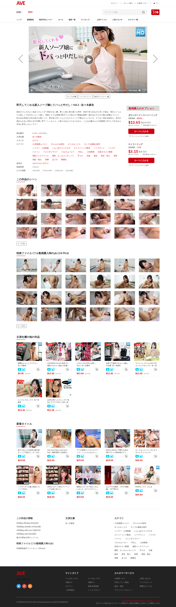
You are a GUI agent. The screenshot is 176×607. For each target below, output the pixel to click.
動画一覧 (72, 20)
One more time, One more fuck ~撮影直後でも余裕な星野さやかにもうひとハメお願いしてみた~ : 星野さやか (58, 451)
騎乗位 (64, 159)
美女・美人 (105, 156)
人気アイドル (102, 20)
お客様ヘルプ (142, 3)
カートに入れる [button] (141, 131)
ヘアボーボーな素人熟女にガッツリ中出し (29, 488)
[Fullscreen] (144, 90)
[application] (88, 59)
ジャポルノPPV (94, 578)
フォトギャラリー (50, 152)
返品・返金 (118, 586)
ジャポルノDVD (71, 578)
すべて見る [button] (21, 243)
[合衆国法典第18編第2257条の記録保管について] (141, 601)
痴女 (95, 156)
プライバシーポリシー (123, 590)
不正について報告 (121, 582)
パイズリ (111, 148)
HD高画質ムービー (39, 144)
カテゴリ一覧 (133, 20)
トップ (19, 20)
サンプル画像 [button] (71, 96)
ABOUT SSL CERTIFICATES (23, 579)
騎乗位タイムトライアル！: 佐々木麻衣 (28, 364)
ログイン (114, 3)
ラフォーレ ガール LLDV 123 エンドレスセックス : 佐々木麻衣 (146, 364)
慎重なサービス (146, 586)
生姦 (88, 156)
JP (157, 3)
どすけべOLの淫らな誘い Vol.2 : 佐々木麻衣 (86, 364)
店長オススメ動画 (105, 152)
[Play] (88, 60)
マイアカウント (146, 582)
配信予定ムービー (46, 20)
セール (60, 20)
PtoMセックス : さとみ (143, 487)
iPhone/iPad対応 (57, 144)
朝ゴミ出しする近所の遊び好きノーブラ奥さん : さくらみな (29, 451)
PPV (30, 12)
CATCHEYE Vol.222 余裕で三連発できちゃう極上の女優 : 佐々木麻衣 (57, 364)
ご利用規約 (69, 590)
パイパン (36, 152)
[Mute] (140, 90)
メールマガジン (94, 590)
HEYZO (35, 140)
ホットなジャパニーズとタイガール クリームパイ (146, 451)
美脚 (47, 159)
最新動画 (30, 20)
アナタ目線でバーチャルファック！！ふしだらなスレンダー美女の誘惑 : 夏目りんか (87, 451)
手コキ (80, 156)
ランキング (85, 20)
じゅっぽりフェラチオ (61, 148)
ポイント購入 (128, 3)
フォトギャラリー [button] (85, 96)
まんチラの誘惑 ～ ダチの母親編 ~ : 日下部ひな (117, 488)
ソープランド (99, 148)
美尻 (115, 156)
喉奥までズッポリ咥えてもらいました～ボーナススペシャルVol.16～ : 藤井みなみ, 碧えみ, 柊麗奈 (88, 488)
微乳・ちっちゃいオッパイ (63, 156)
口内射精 (90, 152)
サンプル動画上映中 (92, 144)
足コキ (55, 159)
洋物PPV (91, 582)
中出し (80, 152)
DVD (18, 12)
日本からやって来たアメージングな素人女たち (58, 488)
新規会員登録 (93, 586)
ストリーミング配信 (82, 148)
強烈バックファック (40, 156)
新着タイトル (24, 423)
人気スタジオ (117, 20)
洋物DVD (68, 582)
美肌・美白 (36, 159)
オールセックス (74, 144)
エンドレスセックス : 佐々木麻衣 (28, 401)
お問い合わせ (145, 578)
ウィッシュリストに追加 (140, 136)
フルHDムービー (67, 152)
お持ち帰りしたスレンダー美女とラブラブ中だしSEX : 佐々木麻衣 (58, 401)
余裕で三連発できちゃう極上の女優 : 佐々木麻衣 (117, 364)
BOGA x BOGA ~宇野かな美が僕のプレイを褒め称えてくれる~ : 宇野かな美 (117, 451)
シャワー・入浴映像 (40, 148)
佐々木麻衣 (36, 137)
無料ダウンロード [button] (100, 96)
